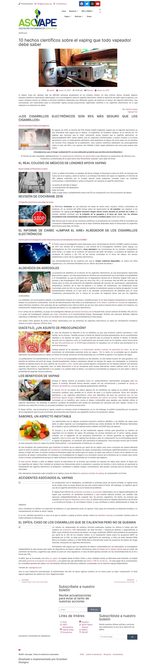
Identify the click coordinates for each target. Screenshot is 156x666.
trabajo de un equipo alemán (111, 549)
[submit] (132, 637)
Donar (89, 16)
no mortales (97, 492)
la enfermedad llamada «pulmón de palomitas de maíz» (105, 349)
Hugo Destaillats (60, 314)
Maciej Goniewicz (82, 312)
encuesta (67, 438)
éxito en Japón (51, 558)
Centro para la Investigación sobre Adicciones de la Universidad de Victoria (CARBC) (53, 240)
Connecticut (55, 450)
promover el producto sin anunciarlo (41, 561)
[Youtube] (97, 3)
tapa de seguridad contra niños (77, 499)
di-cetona (59, 359)
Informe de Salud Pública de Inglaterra (34, 126)
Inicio (64, 11)
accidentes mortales (82, 492)
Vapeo (66, 16)
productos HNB (69, 530)
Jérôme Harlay (131, 109)
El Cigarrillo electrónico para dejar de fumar (36, 202)
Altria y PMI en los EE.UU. (97, 561)
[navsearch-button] (100, 10)
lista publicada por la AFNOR (70, 343)
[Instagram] (92, 3)
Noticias (78, 16)
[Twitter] (87, 3)
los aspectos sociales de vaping (91, 473)
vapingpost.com (35, 567)
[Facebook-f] (81, 3)
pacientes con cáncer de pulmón (103, 397)
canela (75, 364)
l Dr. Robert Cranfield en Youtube (111, 302)
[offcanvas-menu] (100, 12)
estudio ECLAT (60, 390)
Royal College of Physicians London (33, 169)
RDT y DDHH (87, 11)
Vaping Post (132, 112)
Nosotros (72, 11)
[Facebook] (38, 642)
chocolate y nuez (65, 364)
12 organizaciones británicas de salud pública (77, 156)
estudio (28, 461)
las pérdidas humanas (104, 515)
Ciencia (90, 90)
